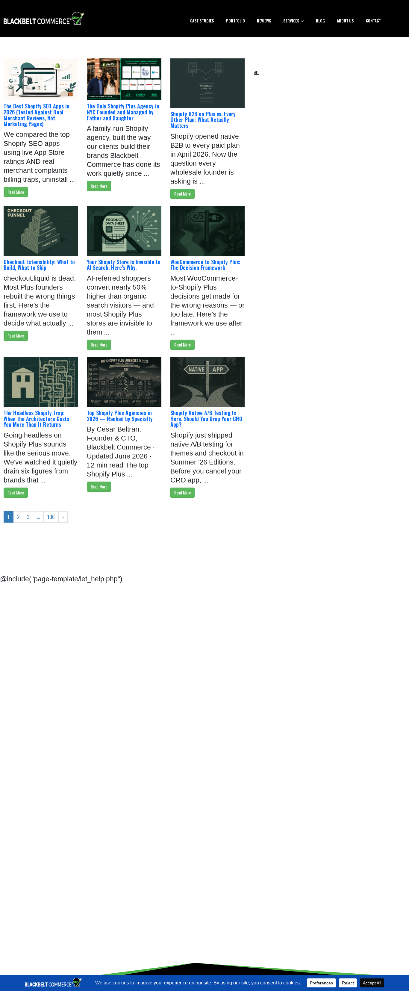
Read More (15, 192)
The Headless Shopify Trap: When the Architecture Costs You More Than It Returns (36, 419)
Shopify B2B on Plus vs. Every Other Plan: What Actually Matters (203, 120)
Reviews (264, 21)
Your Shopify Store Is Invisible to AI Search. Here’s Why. (123, 265)
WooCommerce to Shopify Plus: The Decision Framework (205, 265)
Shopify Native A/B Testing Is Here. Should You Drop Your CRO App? (206, 419)
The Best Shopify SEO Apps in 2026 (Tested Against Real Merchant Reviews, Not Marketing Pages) (36, 115)
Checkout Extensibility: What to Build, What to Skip (39, 265)
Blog (320, 21)
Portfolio (235, 21)
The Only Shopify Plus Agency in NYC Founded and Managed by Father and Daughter (123, 112)
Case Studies (202, 21)
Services (291, 21)
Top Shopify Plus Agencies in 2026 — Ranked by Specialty (120, 416)
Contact (373, 21)
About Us (345, 21)
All (256, 72)
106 (51, 517)
